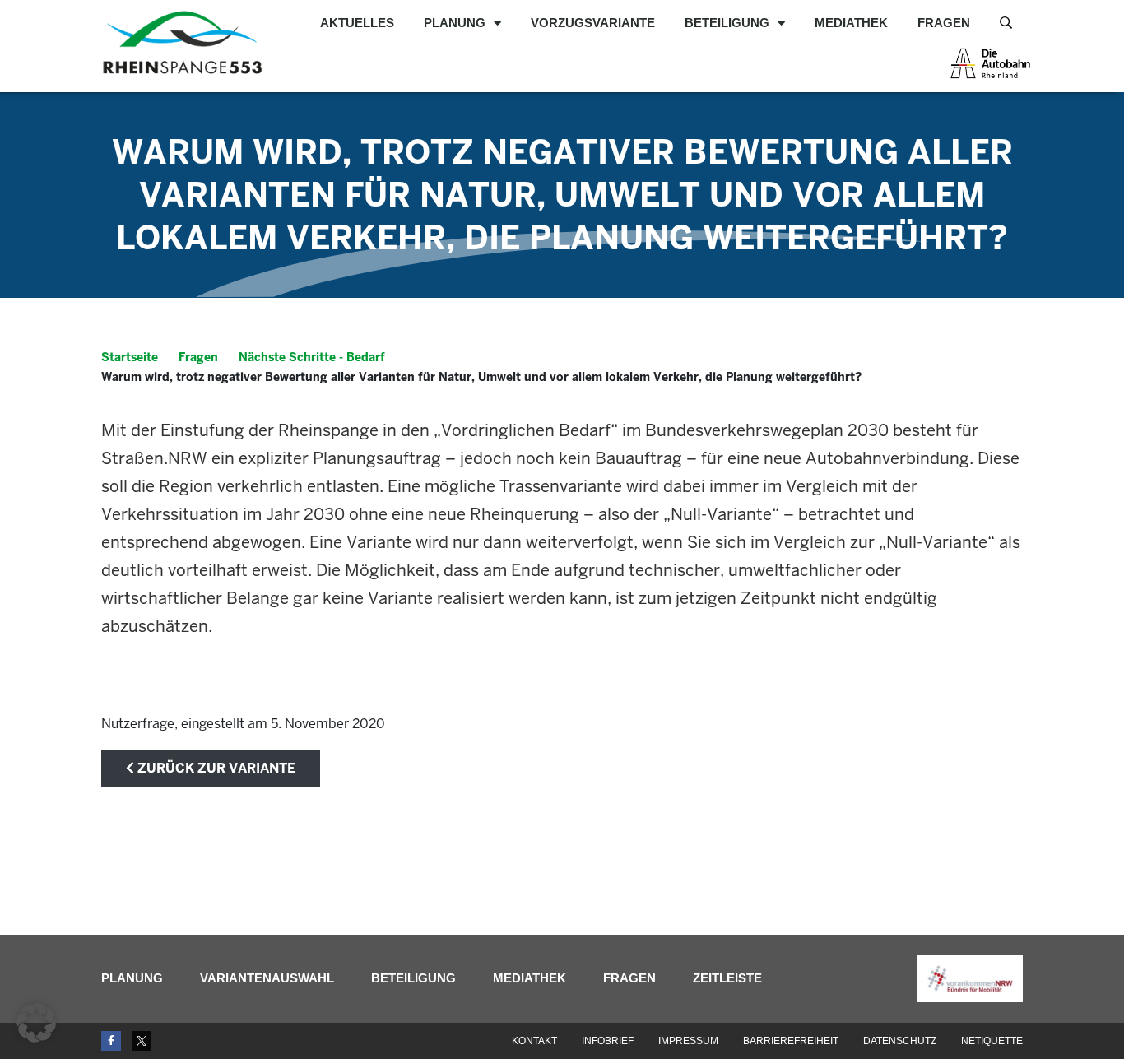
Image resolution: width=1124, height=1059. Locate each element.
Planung (454, 23)
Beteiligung (727, 23)
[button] (36, 1023)
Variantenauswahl (267, 978)
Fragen (943, 23)
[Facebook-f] (111, 1041)
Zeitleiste (727, 978)
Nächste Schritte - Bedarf (312, 357)
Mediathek (851, 23)
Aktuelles (357, 23)
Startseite (129, 357)
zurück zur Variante (214, 768)
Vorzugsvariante (593, 23)
